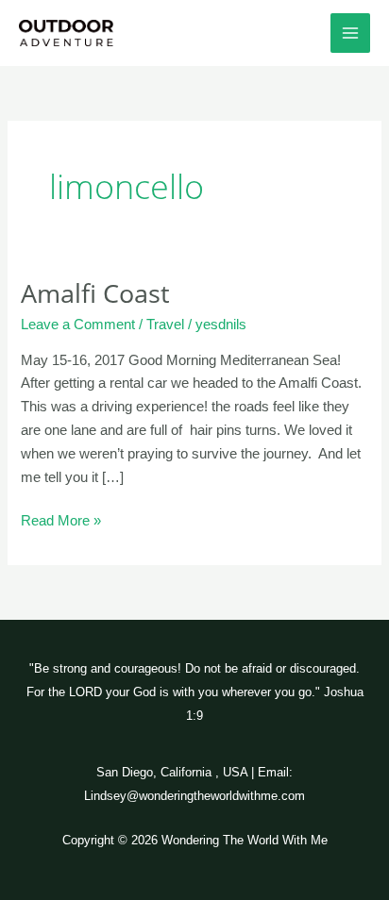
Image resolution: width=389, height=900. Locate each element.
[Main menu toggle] (350, 33)
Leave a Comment (78, 324)
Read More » (61, 518)
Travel (165, 324)
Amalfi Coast (95, 292)
